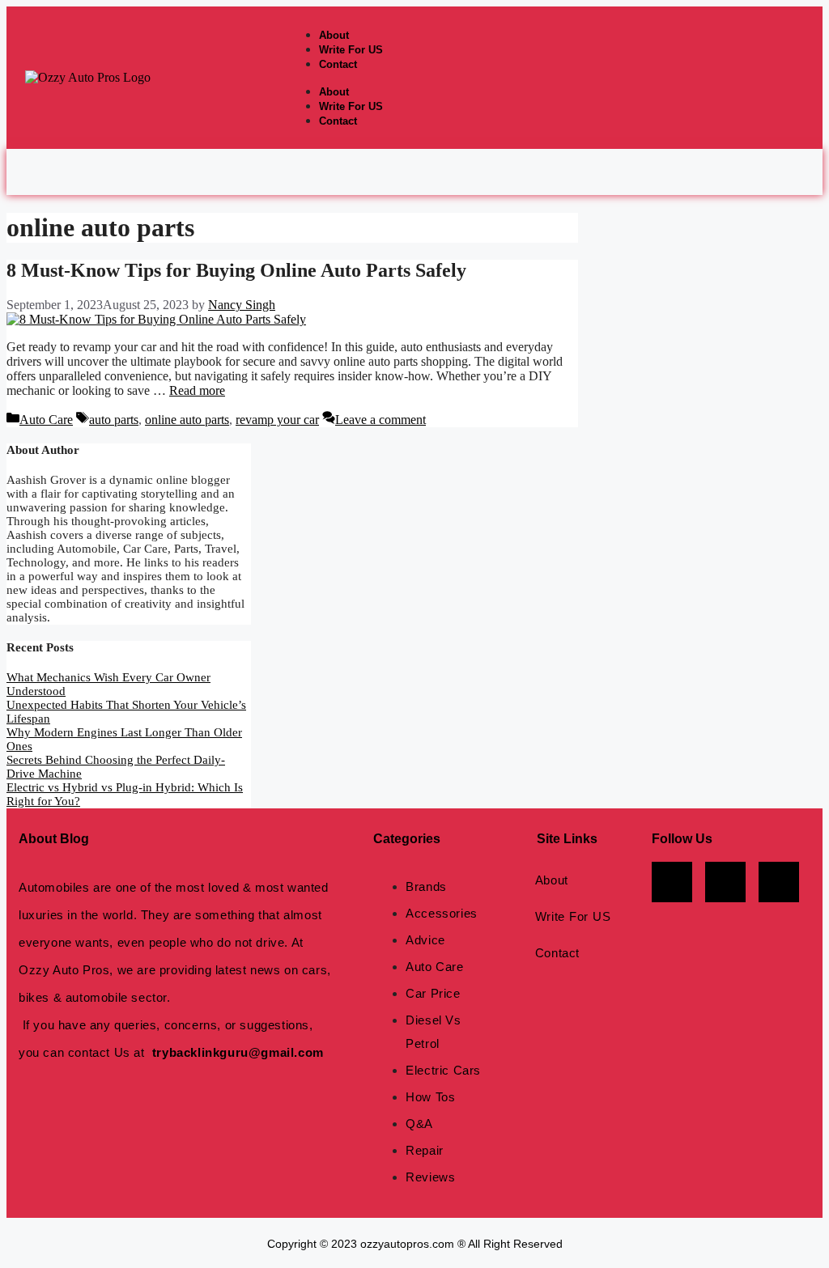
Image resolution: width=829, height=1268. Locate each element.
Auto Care (46, 419)
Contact (338, 64)
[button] (414, 172)
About (334, 35)
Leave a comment (380, 419)
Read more (197, 390)
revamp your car (277, 419)
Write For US (351, 50)
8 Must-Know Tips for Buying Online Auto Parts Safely (236, 270)
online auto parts (187, 419)
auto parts (113, 419)
